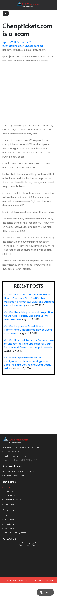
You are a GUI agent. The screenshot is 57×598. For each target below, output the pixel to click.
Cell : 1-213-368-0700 (10, 452)
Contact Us (9, 528)
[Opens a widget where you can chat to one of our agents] (45, 592)
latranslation (16, 46)
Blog (7, 515)
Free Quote (9, 524)
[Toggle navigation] (6, 13)
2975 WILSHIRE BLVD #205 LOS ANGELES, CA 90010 (21, 447)
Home (7, 487)
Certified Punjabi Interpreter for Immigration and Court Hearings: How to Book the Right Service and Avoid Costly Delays (27, 363)
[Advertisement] (28, 93)
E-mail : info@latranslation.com (15, 456)
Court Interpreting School (15, 532)
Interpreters (10, 495)
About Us (9, 491)
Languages (9, 504)
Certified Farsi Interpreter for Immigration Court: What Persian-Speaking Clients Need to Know (28, 315)
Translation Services (13, 500)
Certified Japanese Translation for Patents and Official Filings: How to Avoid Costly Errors (28, 330)
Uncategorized (33, 46)
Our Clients (9, 520)
